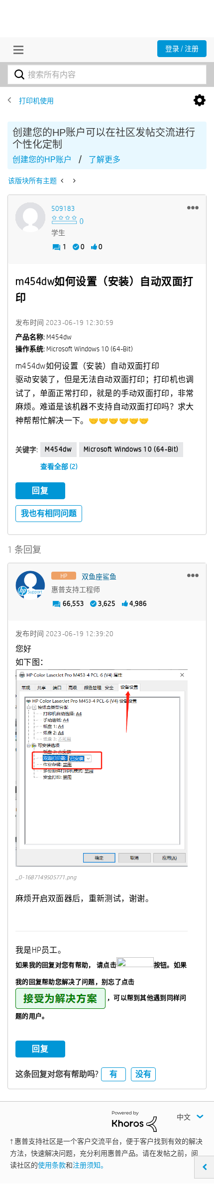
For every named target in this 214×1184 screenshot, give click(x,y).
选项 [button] (199, 100)
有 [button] (113, 1074)
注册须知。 (90, 1165)
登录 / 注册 (182, 48)
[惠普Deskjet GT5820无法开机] (73, 180)
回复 (40, 490)
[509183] (30, 217)
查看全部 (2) (59, 466)
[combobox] (107, 74)
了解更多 (104, 159)
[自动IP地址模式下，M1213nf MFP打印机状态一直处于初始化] (63, 180)
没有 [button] (143, 1074)
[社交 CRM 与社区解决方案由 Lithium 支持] (134, 1120)
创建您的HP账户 (42, 159)
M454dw (58, 449)
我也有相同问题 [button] (49, 513)
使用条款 (52, 1165)
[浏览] (15, 49)
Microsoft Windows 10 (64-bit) (131, 449)
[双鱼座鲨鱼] (30, 585)
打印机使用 (36, 100)
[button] (193, 207)
